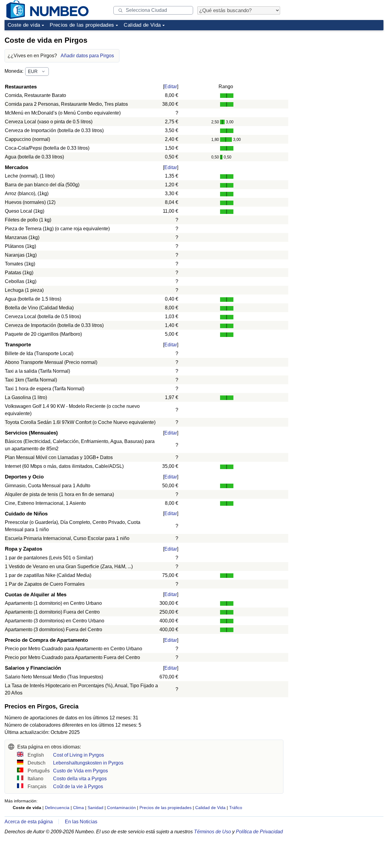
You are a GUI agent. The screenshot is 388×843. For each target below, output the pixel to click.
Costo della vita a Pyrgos (80, 778)
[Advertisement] (338, 71)
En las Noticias (81, 821)
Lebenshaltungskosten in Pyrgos (88, 762)
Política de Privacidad (259, 831)
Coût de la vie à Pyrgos (78, 786)
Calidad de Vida (142, 25)
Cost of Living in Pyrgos (78, 755)
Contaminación (121, 807)
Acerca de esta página (29, 821)
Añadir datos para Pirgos (87, 55)
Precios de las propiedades (82, 25)
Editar (170, 86)
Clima (78, 807)
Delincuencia (57, 807)
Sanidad (95, 807)
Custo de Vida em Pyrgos (80, 770)
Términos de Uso (212, 831)
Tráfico (235, 807)
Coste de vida (24, 25)
